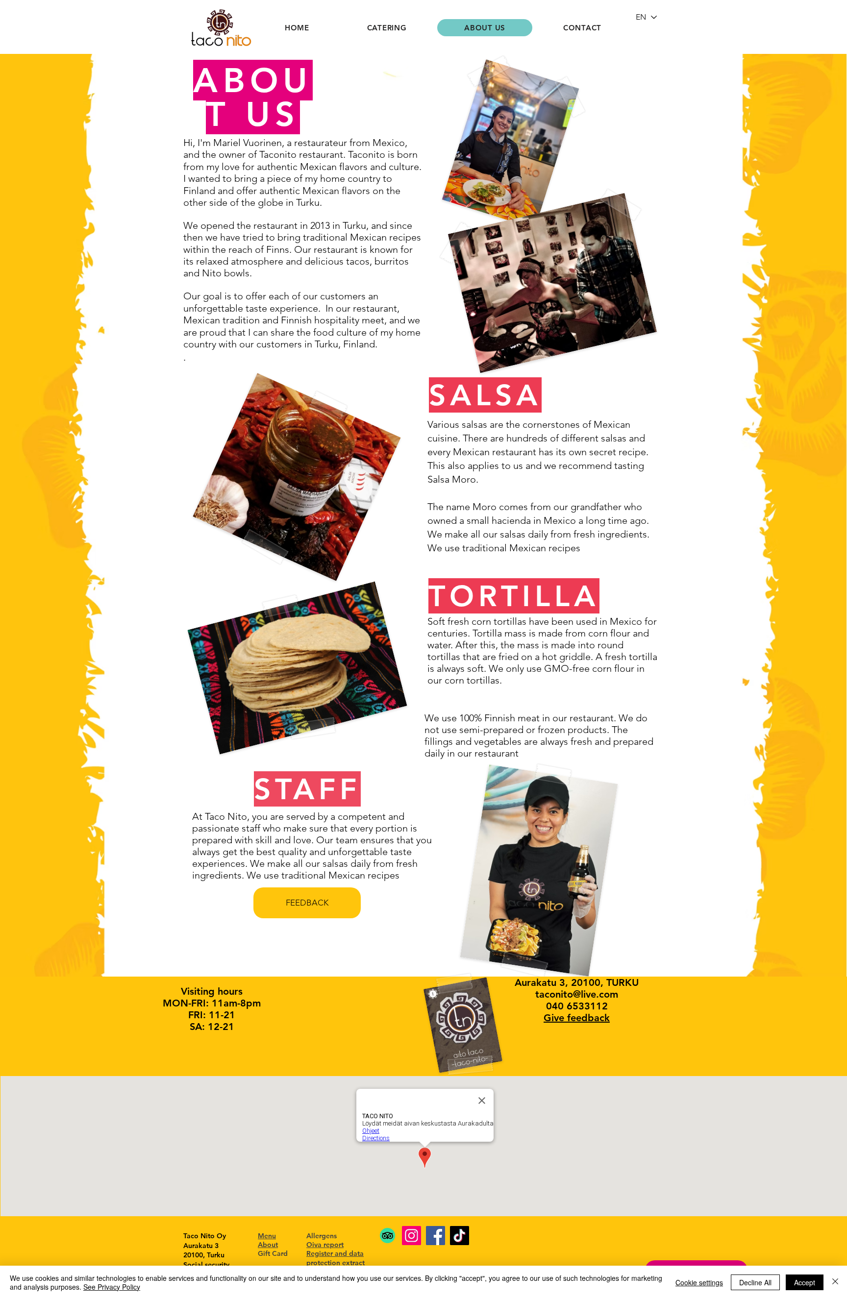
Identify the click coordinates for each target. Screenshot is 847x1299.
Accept (804, 1282)
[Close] (835, 1282)
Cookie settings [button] (699, 1282)
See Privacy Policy (111, 1287)
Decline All (755, 1282)
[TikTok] (459, 1235)
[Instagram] (411, 1235)
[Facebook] (435, 1235)
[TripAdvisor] (387, 1235)
